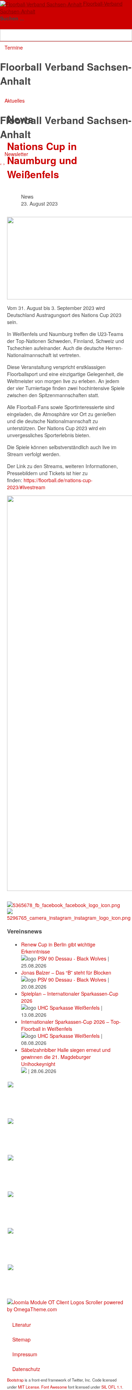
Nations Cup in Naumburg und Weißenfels (42, 160)
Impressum (24, 1354)
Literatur (21, 1324)
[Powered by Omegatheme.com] (66, 1304)
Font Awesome (54, 1387)
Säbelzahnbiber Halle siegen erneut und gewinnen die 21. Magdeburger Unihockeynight (66, 1056)
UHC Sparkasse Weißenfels (69, 1007)
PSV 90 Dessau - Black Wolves (73, 958)
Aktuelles (15, 100)
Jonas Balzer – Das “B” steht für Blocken (66, 972)
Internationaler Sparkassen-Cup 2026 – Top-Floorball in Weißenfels (71, 1025)
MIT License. (29, 1387)
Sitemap (21, 1339)
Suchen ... (12, 18)
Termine (14, 47)
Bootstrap (15, 1380)
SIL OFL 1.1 (111, 1387)
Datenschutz (26, 1368)
